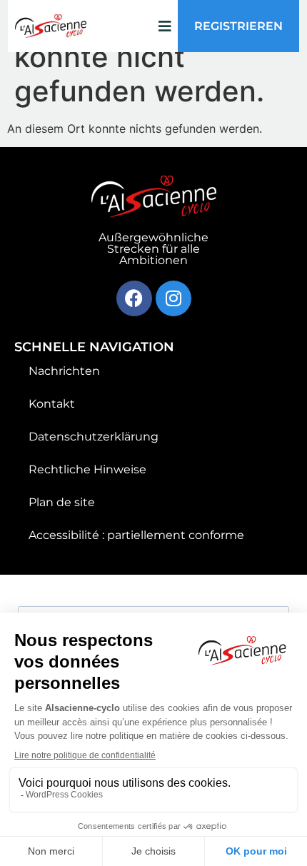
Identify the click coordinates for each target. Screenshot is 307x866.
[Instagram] (173, 298)
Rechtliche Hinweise (87, 469)
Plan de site (62, 502)
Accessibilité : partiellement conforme (136, 535)
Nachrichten (64, 371)
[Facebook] (134, 298)
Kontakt (52, 404)
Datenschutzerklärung (93, 436)
